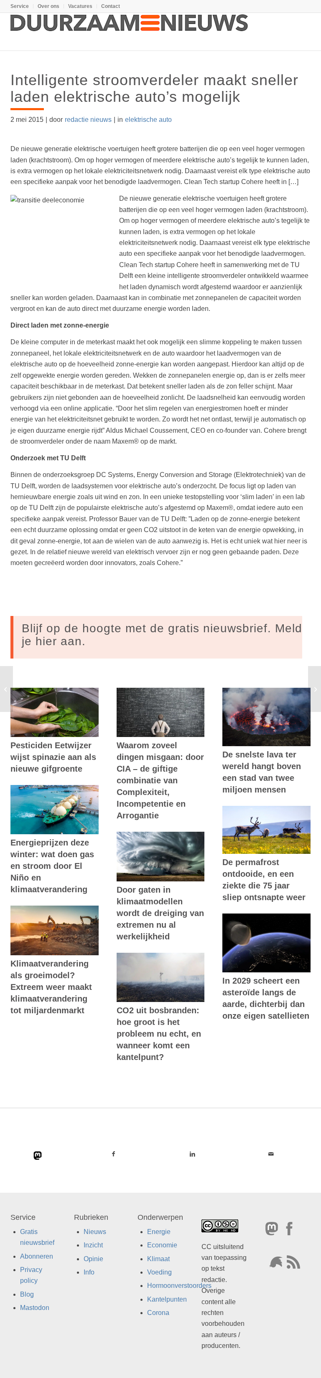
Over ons (48, 6)
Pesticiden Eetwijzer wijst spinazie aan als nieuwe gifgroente (53, 757)
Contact (110, 6)
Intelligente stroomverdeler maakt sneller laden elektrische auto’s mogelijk (154, 88)
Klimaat (158, 1258)
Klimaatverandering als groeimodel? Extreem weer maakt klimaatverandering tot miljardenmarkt (51, 987)
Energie (159, 1231)
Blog (27, 1293)
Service (19, 6)
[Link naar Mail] (271, 1154)
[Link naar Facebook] (113, 1154)
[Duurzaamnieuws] (129, 31)
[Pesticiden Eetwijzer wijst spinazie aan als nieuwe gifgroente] (54, 712)
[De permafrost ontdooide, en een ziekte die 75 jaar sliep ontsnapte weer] (266, 830)
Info (89, 1272)
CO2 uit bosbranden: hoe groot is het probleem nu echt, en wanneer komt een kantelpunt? (159, 1034)
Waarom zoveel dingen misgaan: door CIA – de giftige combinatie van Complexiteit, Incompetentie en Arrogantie (160, 780)
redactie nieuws (88, 119)
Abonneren (36, 1255)
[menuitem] (21, 6)
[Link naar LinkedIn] (192, 1154)
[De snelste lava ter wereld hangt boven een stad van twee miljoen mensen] (266, 717)
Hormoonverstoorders (179, 1285)
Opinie (93, 1258)
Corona (158, 1312)
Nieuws (95, 1231)
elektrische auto (148, 119)
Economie (162, 1245)
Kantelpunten (167, 1298)
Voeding (159, 1272)
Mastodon (34, 1307)
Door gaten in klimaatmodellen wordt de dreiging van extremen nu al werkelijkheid (160, 913)
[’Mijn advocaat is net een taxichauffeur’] (6, 689)
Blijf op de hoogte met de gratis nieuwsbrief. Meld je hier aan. (162, 635)
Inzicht (93, 1245)
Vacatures (80, 6)
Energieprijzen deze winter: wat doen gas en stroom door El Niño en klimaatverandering (52, 866)
